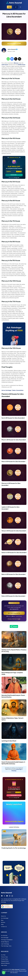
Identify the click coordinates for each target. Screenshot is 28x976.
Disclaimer (22, 969)
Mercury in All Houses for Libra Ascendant (11, 484)
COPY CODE (19, 171)
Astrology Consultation (6, 939)
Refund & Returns (5, 963)
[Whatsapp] (3, 972)
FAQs (2, 924)
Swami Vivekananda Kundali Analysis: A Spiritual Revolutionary (13, 762)
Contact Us (4, 926)
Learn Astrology (5, 944)
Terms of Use (4, 957)
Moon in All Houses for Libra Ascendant (14, 439)
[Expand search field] (15, 7)
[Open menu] (20, 7)
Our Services (4, 935)
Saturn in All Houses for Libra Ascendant (14, 552)
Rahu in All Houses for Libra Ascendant (13, 574)
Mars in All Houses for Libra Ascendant (13, 461)
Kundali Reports (5, 941)
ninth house (5, 64)
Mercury (16, 63)
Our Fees (3, 955)
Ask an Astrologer (6, 390)
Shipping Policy (5, 961)
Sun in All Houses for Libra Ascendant (13, 418)
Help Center (4, 965)
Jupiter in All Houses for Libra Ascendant (10, 508)
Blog (2, 920)
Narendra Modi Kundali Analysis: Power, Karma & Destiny (13, 696)
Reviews (3, 922)
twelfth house (21, 64)
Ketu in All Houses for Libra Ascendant (13, 596)
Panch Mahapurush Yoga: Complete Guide (12, 673)
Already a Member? (14, 619)
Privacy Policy (4, 959)
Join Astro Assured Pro (14, 613)
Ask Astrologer (4, 937)
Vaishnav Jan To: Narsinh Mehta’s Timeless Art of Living (14, 650)
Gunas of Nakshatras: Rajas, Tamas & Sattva (12, 719)
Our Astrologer (4, 918)
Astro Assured (15, 969)
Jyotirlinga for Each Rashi (9, 741)
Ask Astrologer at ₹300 (14, 43)
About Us (3, 916)
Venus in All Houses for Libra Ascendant (14, 531)
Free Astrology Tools (6, 946)
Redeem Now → (14, 174)
